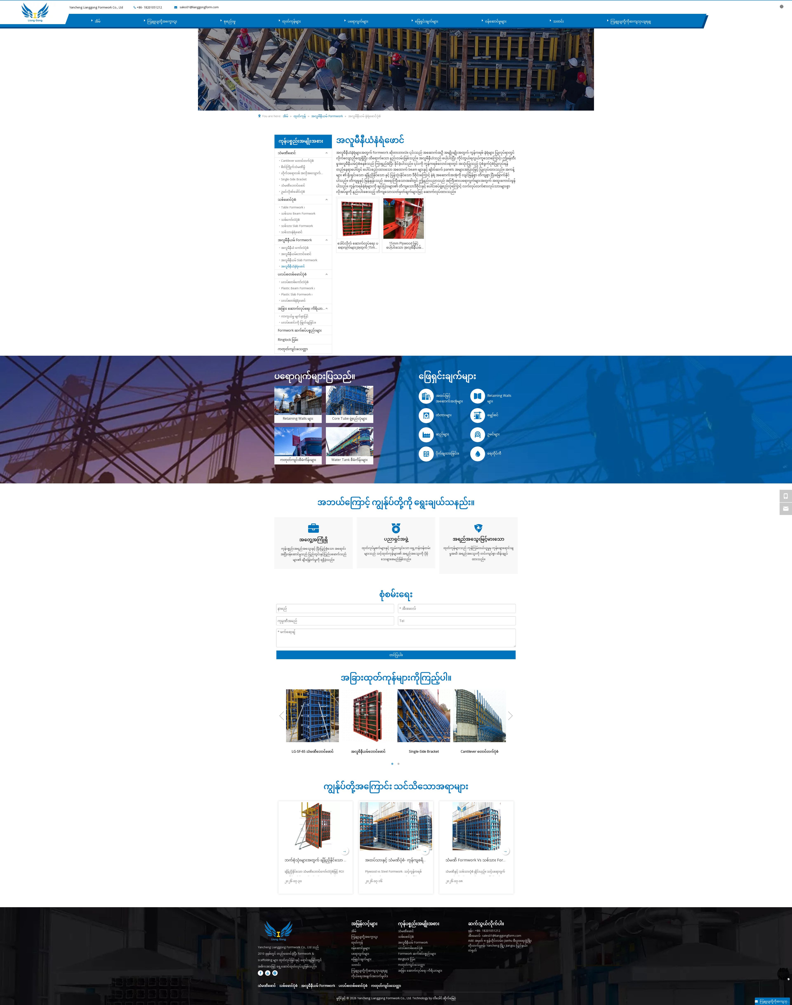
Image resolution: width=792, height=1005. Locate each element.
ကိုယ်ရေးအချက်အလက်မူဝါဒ (369, 976)
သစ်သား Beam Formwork (298, 213)
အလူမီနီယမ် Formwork (295, 240)
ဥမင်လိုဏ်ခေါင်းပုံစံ (293, 192)
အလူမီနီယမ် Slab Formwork (299, 260)
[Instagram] (275, 973)
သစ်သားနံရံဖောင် (291, 232)
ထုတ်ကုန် (357, 942)
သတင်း (558, 21)
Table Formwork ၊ (293, 207)
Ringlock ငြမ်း (288, 339)
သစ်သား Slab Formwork (297, 226)
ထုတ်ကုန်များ (291, 21)
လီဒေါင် (437, 998)
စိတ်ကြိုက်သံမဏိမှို (293, 167)
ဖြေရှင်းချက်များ (426, 21)
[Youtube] (267, 973)
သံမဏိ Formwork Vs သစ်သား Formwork (480, 859)
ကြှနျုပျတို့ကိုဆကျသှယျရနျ (630, 21)
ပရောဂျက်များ (358, 21)
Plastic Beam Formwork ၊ (298, 288)
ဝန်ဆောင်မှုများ (496, 21)
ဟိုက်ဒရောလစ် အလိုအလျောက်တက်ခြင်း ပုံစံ (306, 173)
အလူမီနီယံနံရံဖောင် (293, 266)
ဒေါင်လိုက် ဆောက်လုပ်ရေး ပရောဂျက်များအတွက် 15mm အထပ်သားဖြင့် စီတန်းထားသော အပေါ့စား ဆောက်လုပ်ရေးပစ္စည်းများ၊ (357, 245)
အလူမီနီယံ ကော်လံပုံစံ (295, 248)
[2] (298, 441)
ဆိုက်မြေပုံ (449, 998)
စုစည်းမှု (230, 21)
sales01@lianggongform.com (199, 7)
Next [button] (510, 715)
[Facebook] (260, 973)
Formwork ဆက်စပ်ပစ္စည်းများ (300, 330)
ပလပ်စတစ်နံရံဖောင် (293, 300)
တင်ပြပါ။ (396, 655)
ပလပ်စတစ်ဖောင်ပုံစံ (292, 274)
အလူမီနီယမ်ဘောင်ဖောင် (296, 254)
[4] (298, 400)
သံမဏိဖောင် (287, 153)
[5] (349, 400)
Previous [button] (281, 715)
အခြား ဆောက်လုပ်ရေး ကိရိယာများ (303, 308)
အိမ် (97, 21)
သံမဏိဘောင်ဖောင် (293, 185)
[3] (349, 441)
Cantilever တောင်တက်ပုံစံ (297, 161)
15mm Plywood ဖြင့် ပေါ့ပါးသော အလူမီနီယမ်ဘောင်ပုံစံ (403, 245)
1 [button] (393, 764)
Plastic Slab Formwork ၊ (296, 294)
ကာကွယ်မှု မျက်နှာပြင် (294, 316)
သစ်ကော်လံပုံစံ (290, 220)
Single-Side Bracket (294, 179)
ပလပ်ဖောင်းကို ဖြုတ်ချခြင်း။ (298, 322)
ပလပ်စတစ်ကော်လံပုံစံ (295, 282)
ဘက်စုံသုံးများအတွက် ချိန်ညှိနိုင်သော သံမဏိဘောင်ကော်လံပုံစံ (334, 859)
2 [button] (399, 764)
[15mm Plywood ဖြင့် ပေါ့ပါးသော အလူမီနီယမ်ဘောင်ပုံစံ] (403, 218)
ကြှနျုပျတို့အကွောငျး (162, 21)
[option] (312, 721)
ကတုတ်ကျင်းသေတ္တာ (293, 349)
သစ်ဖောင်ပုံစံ (287, 199)
